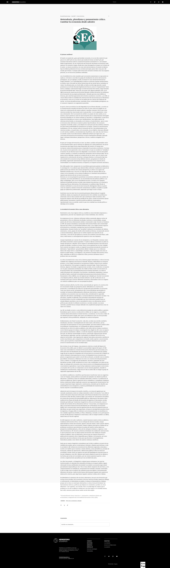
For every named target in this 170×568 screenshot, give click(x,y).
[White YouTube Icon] (162, 2)
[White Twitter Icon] (154, 2)
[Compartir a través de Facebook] (61, 505)
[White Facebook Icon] (150, 2)
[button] (7, 2)
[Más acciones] (109, 16)
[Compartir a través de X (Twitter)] (64, 505)
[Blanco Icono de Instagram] (158, 2)
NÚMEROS (63, 500)
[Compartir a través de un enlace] (67, 505)
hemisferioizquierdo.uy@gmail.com (66, 558)
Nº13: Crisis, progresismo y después (73, 500)
